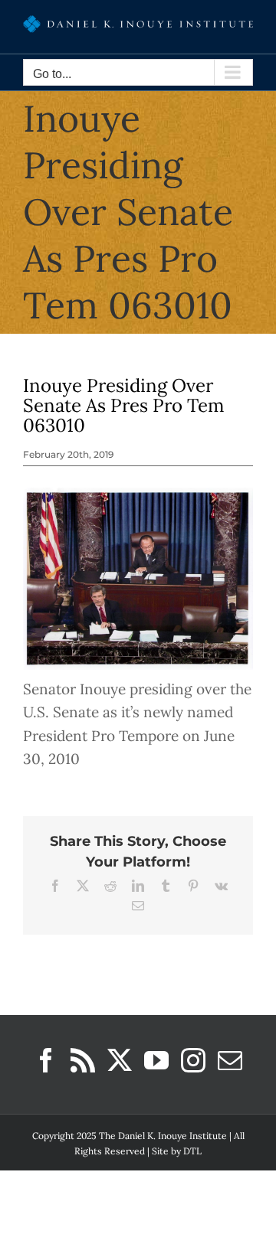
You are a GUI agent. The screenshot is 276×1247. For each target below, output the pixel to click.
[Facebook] (46, 1060)
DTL (192, 1151)
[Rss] (83, 1060)
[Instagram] (193, 1060)
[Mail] (230, 1060)
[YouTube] (156, 1060)
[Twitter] (119, 1060)
